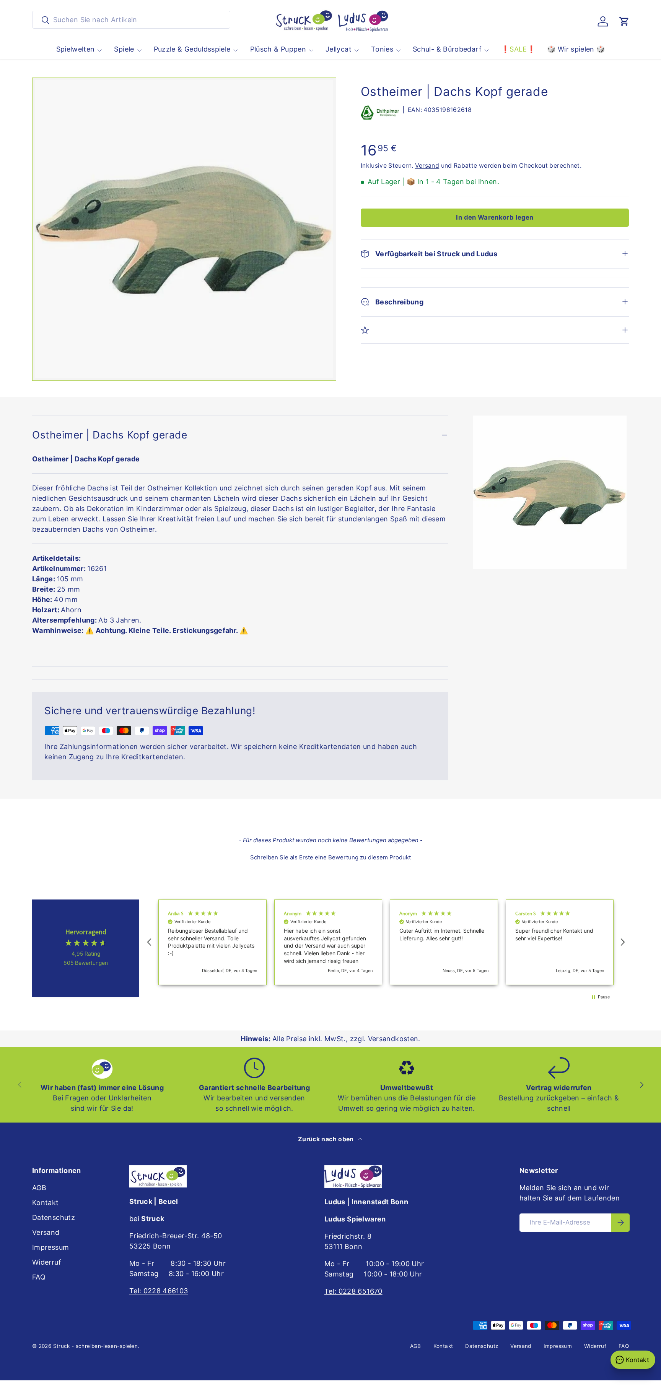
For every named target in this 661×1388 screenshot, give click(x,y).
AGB (39, 1188)
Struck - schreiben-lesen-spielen (95, 1346)
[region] (386, 942)
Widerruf (46, 1262)
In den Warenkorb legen (494, 217)
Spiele (124, 49)
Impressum (50, 1247)
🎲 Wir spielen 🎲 (576, 49)
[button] (624, 21)
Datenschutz (53, 1217)
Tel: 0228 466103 (158, 1291)
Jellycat (339, 49)
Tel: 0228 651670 (353, 1291)
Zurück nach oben (326, 1139)
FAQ (39, 1277)
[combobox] (131, 19)
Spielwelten (75, 49)
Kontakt (45, 1203)
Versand (427, 165)
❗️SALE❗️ (518, 49)
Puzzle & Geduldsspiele (192, 49)
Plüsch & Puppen (278, 49)
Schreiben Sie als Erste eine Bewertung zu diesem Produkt (330, 857)
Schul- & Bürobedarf (447, 49)
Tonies (382, 49)
